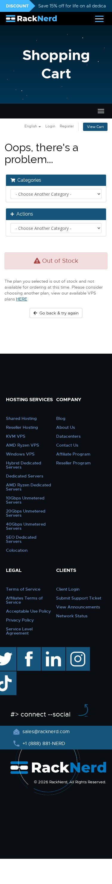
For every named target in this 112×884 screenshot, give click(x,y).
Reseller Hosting (22, 427)
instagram (77, 650)
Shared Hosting (21, 418)
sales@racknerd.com (46, 732)
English (31, 126)
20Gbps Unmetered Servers (25, 513)
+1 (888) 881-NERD (43, 744)
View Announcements (78, 607)
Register (67, 126)
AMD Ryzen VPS (22, 445)
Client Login (67, 589)
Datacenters (68, 436)
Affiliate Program (73, 454)
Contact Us (67, 445)
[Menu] (99, 18)
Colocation (16, 550)
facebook (28, 650)
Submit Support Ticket (78, 598)
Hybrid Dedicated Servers (23, 465)
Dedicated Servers (24, 476)
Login (50, 126)
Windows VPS (20, 454)
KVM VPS (15, 436)
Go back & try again (58, 313)
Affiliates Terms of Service (24, 600)
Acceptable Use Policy (28, 611)
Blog (60, 418)
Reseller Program (73, 463)
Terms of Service (23, 589)
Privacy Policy (20, 620)
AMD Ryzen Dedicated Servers (28, 487)
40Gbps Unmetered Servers (26, 526)
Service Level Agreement (19, 631)
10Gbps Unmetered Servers (25, 500)
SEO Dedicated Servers (21, 539)
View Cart (95, 126)
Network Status (72, 616)
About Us (65, 427)
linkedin (50, 650)
